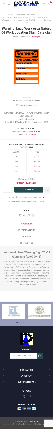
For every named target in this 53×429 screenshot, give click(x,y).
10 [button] (36, 322)
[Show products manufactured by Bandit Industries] (39, 311)
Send (40, 356)
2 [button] (19, 322)
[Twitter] (24, 396)
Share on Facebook (24, 215)
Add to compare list (28, 105)
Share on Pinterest (28, 215)
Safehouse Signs (32, 37)
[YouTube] (29, 396)
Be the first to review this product (26, 101)
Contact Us (26, 243)
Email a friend (33, 215)
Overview (26, 224)
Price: (21, 183)
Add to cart (29, 190)
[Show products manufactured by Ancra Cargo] (13, 311)
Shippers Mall (30, 134)
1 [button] (17, 322)
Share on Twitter (20, 215)
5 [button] (25, 322)
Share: (26, 210)
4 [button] (23, 322)
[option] (13, 311)
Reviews (26, 236)
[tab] (26, 224)
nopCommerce (31, 421)
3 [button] (21, 322)
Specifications (26, 230)
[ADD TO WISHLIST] (47, 190)
